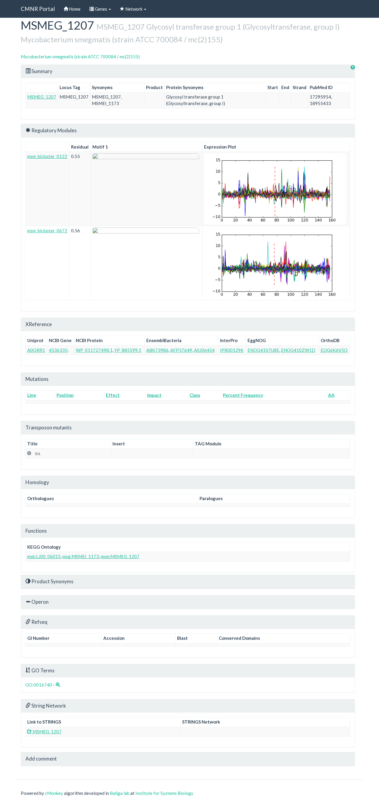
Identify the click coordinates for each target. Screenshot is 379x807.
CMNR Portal (38, 8)
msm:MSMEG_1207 (120, 556)
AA (331, 395)
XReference (38, 324)
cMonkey (54, 793)
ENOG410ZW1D (298, 350)
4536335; (59, 350)
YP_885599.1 (127, 350)
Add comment (41, 759)
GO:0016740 (38, 684)
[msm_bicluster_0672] (276, 263)
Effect (113, 395)
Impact (154, 395)
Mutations (37, 379)
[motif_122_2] (146, 169)
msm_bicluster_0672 (47, 230)
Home (74, 9)
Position (65, 395)
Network (133, 9)
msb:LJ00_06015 (44, 556)
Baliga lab (119, 793)
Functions (36, 531)
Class (195, 395)
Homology (37, 482)
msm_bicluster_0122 (47, 156)
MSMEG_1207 (41, 96)
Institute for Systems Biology (164, 793)
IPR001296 (231, 350)
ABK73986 (157, 350)
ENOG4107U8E (263, 350)
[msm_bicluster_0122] (276, 188)
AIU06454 (204, 350)
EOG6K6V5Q (334, 350)
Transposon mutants (48, 427)
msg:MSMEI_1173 (80, 556)
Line (31, 395)
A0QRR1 (36, 350)
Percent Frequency (243, 395)
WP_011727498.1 (94, 350)
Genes (101, 9)
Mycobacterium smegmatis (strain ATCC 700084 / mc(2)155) (80, 56)
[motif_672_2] (146, 243)
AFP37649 (181, 350)
